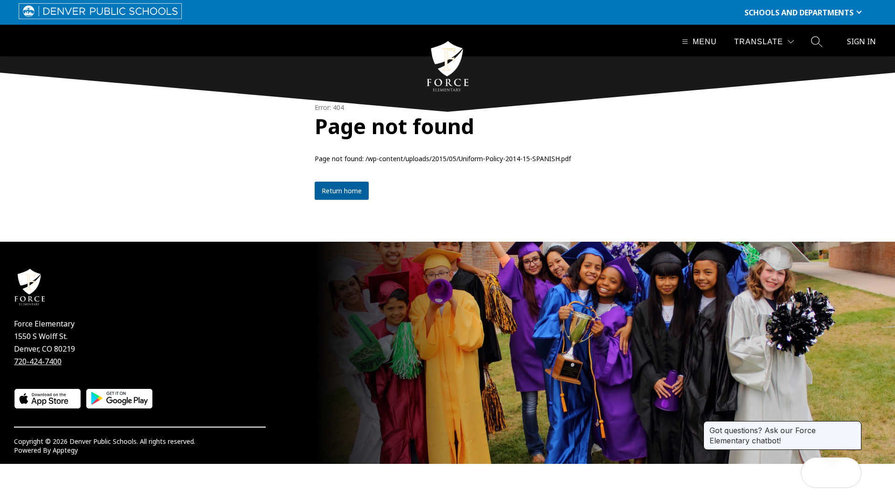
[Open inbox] (816, 473)
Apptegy (65, 450)
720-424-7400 (38, 361)
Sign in (861, 41)
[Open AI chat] (846, 473)
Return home (342, 190)
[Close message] (854, 425)
